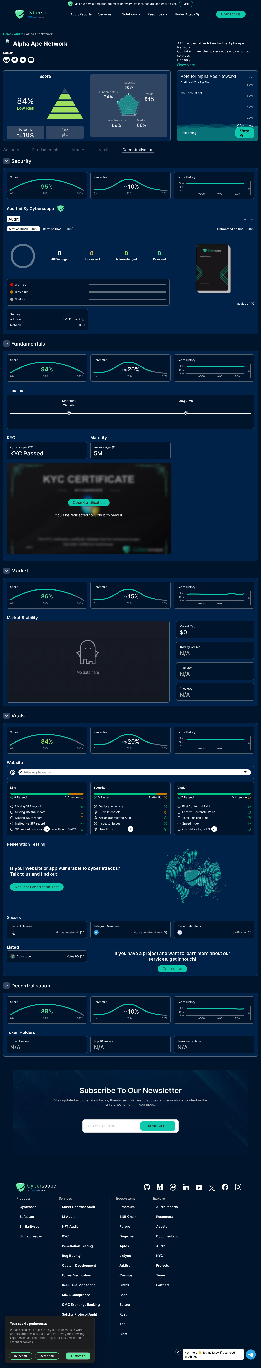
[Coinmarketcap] (172, 1187)
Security (11, 149)
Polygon (125, 1226)
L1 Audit (68, 1217)
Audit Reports (81, 14)
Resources (164, 1217)
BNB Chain (127, 1217)
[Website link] (6, 60)
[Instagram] (238, 1187)
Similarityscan (30, 1226)
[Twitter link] (14, 60)
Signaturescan (31, 1236)
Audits (18, 34)
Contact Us (231, 14)
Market (79, 149)
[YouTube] (199, 1187)
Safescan (27, 1217)
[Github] (146, 1187)
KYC (65, 1236)
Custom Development (79, 1265)
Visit (186, 3)
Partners (162, 1285)
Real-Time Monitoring (79, 1285)
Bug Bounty (71, 1256)
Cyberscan (28, 1207)
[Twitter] (212, 1187)
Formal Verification (76, 1275)
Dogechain (127, 1236)
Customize (78, 1356)
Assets (161, 1226)
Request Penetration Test (37, 887)
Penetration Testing (77, 1246)
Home (7, 34)
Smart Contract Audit (78, 1207)
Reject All (20, 1356)
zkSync (125, 1256)
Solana (124, 1304)
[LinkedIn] (185, 1187)
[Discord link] (31, 60)
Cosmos (126, 1275)
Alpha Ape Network (39, 34)
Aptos (124, 1246)
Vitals (104, 149)
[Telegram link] (23, 60)
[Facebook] (225, 1187)
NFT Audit (70, 1226)
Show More (186, 65)
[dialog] (50, 1339)
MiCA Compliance (76, 1295)
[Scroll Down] (47, 829)
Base (123, 1295)
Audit (160, 1246)
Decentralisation (138, 149)
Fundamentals (45, 149)
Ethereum (127, 1207)
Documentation (168, 1236)
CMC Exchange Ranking (81, 1304)
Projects (162, 1265)
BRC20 (124, 1285)
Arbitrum (126, 1265)
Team (160, 1275)
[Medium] (159, 1187)
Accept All (47, 1356)
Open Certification (89, 502)
